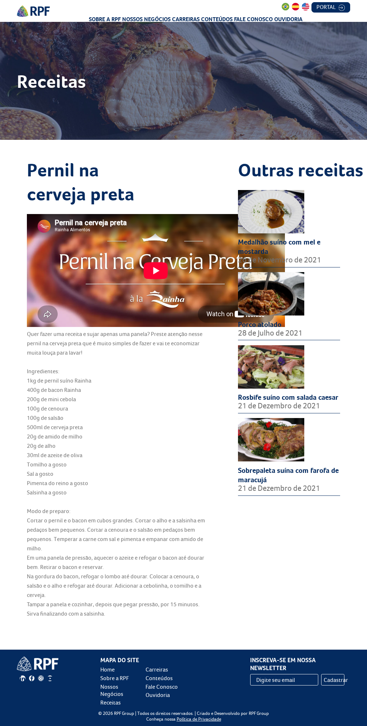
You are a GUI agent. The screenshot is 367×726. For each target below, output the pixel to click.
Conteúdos (217, 19)
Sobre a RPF (105, 19)
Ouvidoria (288, 19)
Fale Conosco (253, 19)
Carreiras (186, 19)
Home (107, 669)
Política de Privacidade (199, 719)
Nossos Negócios (146, 19)
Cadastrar (334, 680)
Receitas (110, 702)
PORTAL (326, 7)
